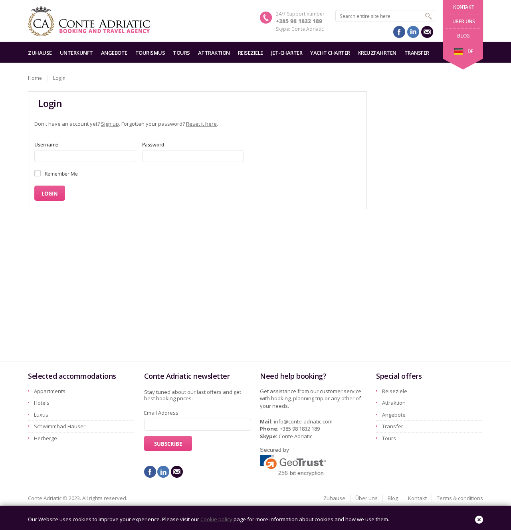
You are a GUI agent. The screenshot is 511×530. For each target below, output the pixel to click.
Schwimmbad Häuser (59, 426)
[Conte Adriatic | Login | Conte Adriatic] (89, 21)
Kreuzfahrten (377, 52)
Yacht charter (330, 52)
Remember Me (61, 173)
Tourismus (150, 52)
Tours (181, 52)
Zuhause (40, 52)
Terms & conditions (460, 498)
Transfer (416, 52)
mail (427, 32)
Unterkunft (76, 52)
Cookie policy (216, 519)
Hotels (42, 402)
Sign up (110, 123)
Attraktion (214, 52)
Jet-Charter (287, 52)
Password (153, 144)
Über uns (463, 21)
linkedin (413, 32)
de (470, 51)
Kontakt (463, 7)
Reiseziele (250, 52)
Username (46, 144)
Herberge (45, 438)
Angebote (114, 52)
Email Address (161, 412)
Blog (463, 35)
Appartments (49, 391)
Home (35, 78)
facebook (399, 32)
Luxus (41, 414)
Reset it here (201, 123)
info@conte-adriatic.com (303, 421)
